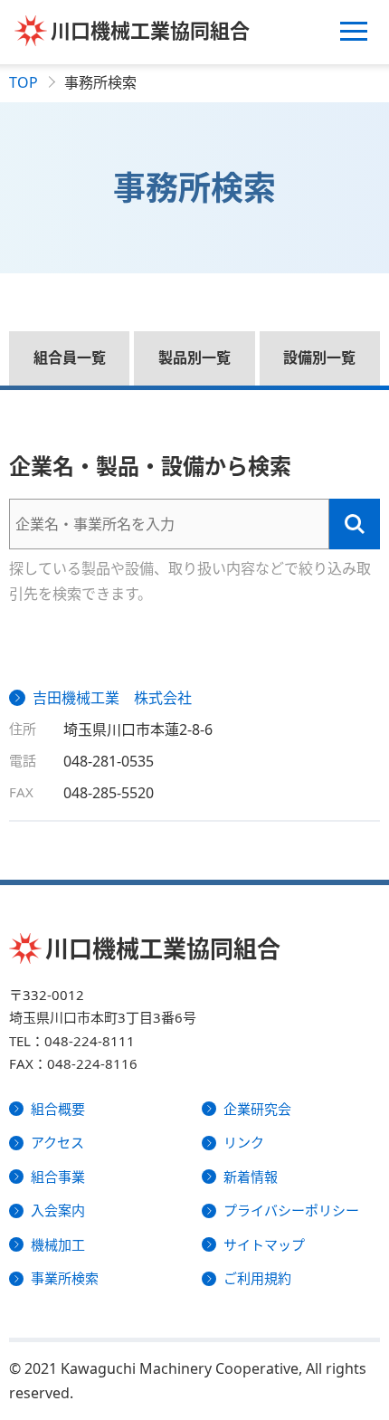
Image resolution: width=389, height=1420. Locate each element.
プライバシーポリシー (291, 1210)
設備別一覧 (319, 357)
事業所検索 (65, 1278)
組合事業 (58, 1176)
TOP (23, 82)
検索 (354, 524)
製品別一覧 (194, 357)
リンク (243, 1142)
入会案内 (58, 1210)
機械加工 (58, 1244)
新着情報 (250, 1176)
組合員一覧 (69, 357)
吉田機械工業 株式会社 (112, 698)
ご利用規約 (257, 1278)
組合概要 (58, 1109)
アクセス (57, 1142)
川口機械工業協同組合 (150, 29)
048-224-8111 (89, 1041)
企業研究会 (257, 1109)
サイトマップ (264, 1244)
